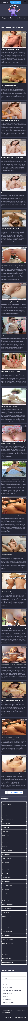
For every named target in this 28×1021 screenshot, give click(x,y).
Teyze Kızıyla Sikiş (7, 999)
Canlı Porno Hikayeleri (7, 819)
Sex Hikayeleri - (10, 1017)
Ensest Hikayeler (6, 823)
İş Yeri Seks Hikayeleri (7, 850)
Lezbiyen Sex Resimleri (7, 924)
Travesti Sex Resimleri (7, 943)
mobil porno (5, 866)
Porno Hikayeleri (6, 881)
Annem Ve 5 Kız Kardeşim (9, 975)
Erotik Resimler (5, 912)
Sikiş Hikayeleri (5, 951)
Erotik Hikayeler (5, 827)
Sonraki (16, 793)
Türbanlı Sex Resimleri (7, 947)
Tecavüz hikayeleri (6, 954)
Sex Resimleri (5, 900)
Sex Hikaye (24, 1018)
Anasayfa (4, 2)
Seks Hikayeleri (5, 889)
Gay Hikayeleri (5, 835)
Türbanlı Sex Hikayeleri (7, 962)
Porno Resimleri (6, 935)
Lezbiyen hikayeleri (6, 858)
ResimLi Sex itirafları (7, 885)
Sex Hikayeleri (5, 893)
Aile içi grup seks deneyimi (9, 978)
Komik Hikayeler (6, 854)
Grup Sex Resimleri (6, 920)
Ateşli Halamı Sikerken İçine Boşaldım (12, 990)
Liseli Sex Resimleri (6, 927)
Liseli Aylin (5, 984)
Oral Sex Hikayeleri (6, 873)
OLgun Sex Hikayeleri (7, 870)
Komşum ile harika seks (8, 1002)
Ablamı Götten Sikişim (8, 993)
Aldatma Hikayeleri (6, 804)
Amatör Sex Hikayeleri (7, 808)
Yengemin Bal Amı (7, 996)
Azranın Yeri (5, 816)
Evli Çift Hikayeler (6, 831)
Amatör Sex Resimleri (7, 904)
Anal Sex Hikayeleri (6, 812)
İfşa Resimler (5, 846)
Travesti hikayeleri (6, 958)
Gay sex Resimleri (6, 916)
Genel (3, 839)
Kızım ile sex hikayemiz (8, 987)
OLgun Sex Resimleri (7, 931)
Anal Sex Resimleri (6, 908)
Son (21, 793)
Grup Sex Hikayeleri (6, 843)
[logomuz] (14, 10)
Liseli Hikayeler (5, 862)
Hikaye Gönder (15, 2)
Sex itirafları (5, 897)
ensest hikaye (19, 1017)
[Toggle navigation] (25, 2)
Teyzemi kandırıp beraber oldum (11, 981)
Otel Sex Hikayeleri (6, 877)
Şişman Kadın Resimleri (8, 939)
